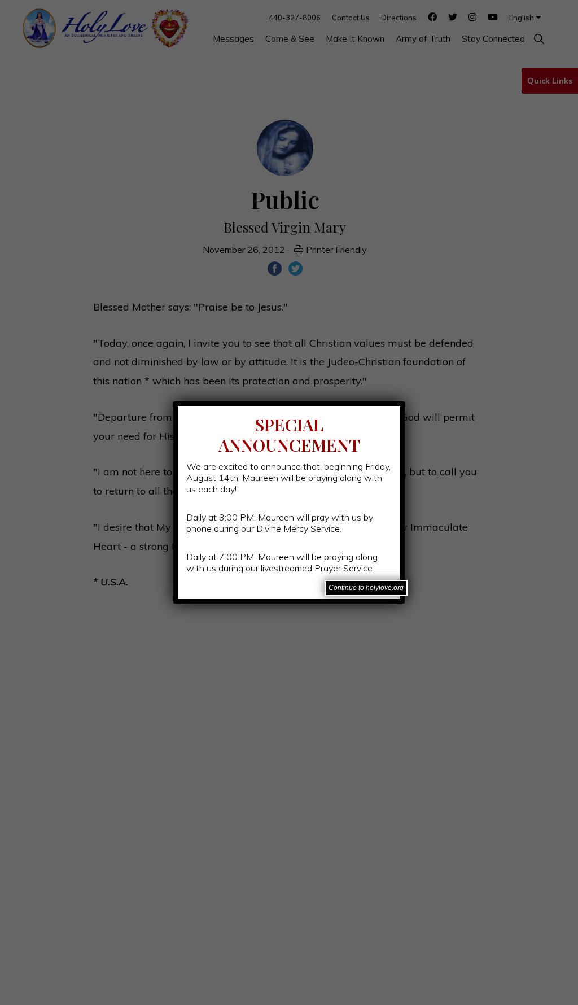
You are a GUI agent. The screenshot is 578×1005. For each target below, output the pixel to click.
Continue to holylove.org (366, 588)
